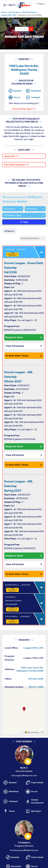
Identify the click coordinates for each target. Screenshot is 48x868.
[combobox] (3, 215)
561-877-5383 (36, 687)
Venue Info (9, 156)
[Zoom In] (6, 691)
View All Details (15, 346)
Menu (42, 4)
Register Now (14, 337)
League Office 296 (8, 15)
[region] (24, 711)
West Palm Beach (29, 12)
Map (25, 222)
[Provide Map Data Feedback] (42, 732)
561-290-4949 (35, 678)
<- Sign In (10, 5)
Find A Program (14, 12)
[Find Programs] (31, 29)
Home (3, 12)
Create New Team (17, 355)
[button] (24, 346)
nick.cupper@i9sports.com (24, 775)
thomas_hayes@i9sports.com (24, 850)
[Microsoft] (32, 732)
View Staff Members (15, 164)
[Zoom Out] (6, 695)
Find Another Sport (22, 108)
